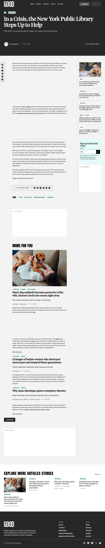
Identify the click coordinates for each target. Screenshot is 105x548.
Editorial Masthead (66, 533)
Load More (9, 419)
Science (46, 4)
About (61, 525)
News (32, 4)
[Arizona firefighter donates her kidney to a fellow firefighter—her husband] (90, 129)
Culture (60, 4)
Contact (62, 528)
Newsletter (63, 530)
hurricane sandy (39, 197)
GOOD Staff (23, 304)
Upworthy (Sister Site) (66, 536)
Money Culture (84, 115)
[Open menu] (98, 4)
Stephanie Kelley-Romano (20, 399)
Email (82, 148)
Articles (12, 12)
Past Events (32, 289)
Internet (83, 103)
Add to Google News (92, 44)
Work (81, 79)
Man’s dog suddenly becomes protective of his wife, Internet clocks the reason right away (37, 294)
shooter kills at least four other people (37, 409)
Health (53, 4)
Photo (14, 178)
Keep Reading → (17, 352)
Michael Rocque (35, 399)
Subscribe (84, 4)
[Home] (5, 13)
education (28, 197)
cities (20, 197)
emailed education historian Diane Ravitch (30, 113)
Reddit (57, 339)
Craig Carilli (16, 371)
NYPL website (27, 107)
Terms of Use (83, 157)
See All (97, 474)
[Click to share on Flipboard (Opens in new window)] (2, 74)
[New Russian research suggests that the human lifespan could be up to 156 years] (90, 93)
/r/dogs (32, 341)
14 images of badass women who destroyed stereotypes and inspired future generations (36, 361)
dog (33, 312)
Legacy (23, 289)
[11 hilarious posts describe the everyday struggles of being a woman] (90, 483)
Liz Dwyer (15, 44)
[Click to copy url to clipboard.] (2, 79)
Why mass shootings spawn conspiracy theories (39, 390)
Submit (99, 152)
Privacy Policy (91, 157)
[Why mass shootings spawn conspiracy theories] (65, 483)
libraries (50, 197)
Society (38, 4)
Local (81, 127)
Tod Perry (15, 304)
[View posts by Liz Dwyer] (6, 44)
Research (83, 91)
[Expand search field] (94, 4)
